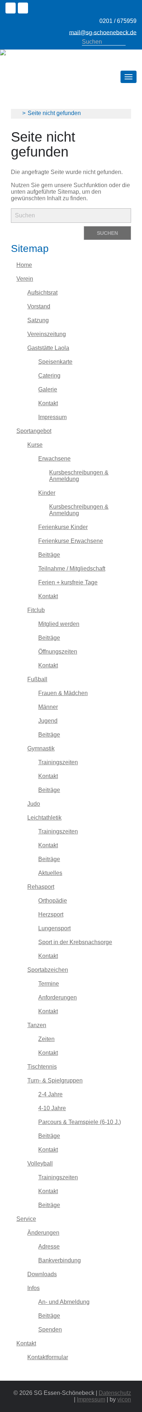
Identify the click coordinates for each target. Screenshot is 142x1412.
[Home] (40, 53)
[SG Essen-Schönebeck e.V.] (16, 113)
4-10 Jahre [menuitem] (52, 1108)
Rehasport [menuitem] (40, 887)
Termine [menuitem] (48, 984)
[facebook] (11, 9)
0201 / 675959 (118, 21)
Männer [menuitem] (48, 707)
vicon (124, 1399)
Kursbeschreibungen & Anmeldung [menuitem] (79, 475)
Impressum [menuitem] (52, 417)
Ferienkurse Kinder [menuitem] (63, 527)
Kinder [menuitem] (46, 493)
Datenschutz (115, 1393)
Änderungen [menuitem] (43, 1233)
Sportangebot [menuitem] (33, 431)
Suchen (133, 42)
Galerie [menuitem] (47, 389)
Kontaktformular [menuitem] (47, 1357)
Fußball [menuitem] (37, 679)
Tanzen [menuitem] (36, 1025)
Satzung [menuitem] (38, 320)
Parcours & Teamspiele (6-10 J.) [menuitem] (79, 1122)
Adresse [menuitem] (49, 1246)
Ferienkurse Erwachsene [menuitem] (70, 541)
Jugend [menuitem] (48, 721)
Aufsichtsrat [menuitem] (42, 292)
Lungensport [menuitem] (54, 928)
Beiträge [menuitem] (49, 555)
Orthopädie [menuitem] (52, 901)
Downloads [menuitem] (42, 1274)
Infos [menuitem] (33, 1288)
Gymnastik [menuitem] (41, 748)
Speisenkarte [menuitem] (55, 362)
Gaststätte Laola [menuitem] (48, 348)
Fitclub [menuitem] (36, 610)
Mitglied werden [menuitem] (58, 624)
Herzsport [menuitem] (50, 914)
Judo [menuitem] (33, 804)
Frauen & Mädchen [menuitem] (63, 693)
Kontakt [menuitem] (48, 403)
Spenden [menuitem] (50, 1329)
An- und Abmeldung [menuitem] (64, 1302)
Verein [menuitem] (24, 279)
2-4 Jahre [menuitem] (50, 1094)
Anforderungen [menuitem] (57, 997)
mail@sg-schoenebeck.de (103, 32)
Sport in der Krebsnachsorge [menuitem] (75, 942)
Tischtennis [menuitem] (42, 1067)
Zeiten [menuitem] (46, 1039)
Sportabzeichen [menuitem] (47, 970)
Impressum (91, 1399)
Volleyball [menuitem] (40, 1163)
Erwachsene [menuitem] (54, 458)
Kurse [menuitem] (35, 445)
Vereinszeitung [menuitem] (46, 334)
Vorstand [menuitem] (38, 306)
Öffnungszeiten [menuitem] (57, 651)
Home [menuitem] (24, 265)
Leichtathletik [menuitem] (44, 818)
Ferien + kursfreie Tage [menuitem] (68, 582)
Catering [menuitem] (49, 375)
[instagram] (24, 9)
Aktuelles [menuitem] (50, 873)
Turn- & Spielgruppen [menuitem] (55, 1080)
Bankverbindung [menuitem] (59, 1260)
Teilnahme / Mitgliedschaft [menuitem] (71, 568)
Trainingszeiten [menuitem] (58, 762)
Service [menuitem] (26, 1219)
